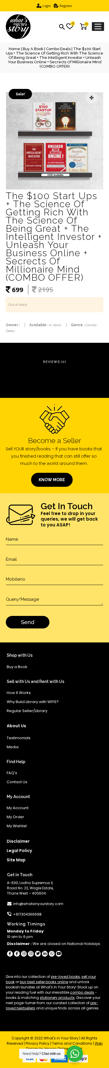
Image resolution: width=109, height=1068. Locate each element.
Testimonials (19, 738)
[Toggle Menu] (97, 26)
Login (46, 5)
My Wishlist (17, 826)
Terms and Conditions (72, 1043)
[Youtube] (59, 954)
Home (14, 49)
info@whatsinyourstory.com (38, 903)
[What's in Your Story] (18, 26)
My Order (15, 817)
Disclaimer (18, 841)
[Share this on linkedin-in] (45, 954)
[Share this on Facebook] (10, 954)
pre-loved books (65, 976)
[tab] (55, 362)
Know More (52, 479)
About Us (16, 726)
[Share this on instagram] (24, 954)
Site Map (16, 860)
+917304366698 (27, 914)
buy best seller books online (44, 981)
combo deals (82, 992)
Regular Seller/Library (27, 711)
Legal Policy (19, 850)
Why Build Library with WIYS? (33, 702)
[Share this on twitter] (38, 954)
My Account (17, 808)
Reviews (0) (54, 362)
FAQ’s (12, 773)
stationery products (57, 997)
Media (13, 747)
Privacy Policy (37, 1043)
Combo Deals (58, 49)
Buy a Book (33, 49)
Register (66, 5)
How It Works (19, 692)
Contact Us (17, 782)
